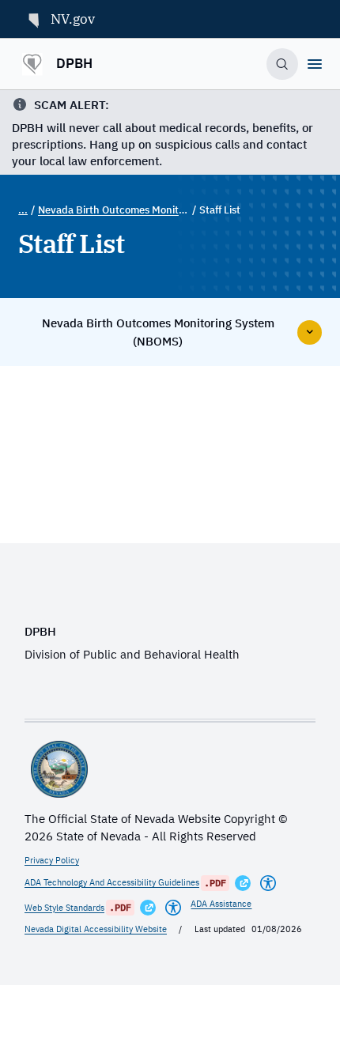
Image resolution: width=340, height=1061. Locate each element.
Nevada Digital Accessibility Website (96, 929)
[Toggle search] (282, 64)
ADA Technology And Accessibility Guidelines (112, 882)
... (23, 210)
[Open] (315, 64)
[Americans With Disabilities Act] (268, 883)
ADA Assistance (221, 903)
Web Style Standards (64, 907)
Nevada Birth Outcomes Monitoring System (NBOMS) (113, 210)
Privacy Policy (52, 860)
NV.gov (73, 19)
